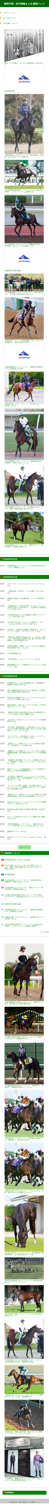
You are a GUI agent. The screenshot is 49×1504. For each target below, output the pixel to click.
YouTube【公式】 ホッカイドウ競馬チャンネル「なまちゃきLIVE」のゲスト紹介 (25, 623)
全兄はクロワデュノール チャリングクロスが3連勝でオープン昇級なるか (26, 803)
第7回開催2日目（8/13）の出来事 (17, 860)
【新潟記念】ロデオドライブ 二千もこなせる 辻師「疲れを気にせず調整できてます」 (24, 1191)
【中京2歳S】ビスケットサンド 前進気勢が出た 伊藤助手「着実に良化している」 (24, 462)
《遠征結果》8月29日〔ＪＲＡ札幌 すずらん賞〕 (26, 591)
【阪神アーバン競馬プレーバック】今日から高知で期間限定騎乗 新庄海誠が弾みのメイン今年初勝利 (26, 752)
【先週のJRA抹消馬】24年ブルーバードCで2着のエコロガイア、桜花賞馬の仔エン (23, 1037)
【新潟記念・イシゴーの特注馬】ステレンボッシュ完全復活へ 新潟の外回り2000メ (24, 341)
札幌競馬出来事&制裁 (13, 270)
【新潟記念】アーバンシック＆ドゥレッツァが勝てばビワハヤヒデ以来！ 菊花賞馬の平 (24, 1396)
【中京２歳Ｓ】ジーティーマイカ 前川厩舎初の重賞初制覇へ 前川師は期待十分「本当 (24, 1253)
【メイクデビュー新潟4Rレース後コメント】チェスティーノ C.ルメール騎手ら (26, 737)
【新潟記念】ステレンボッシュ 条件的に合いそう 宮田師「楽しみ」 (24, 404)
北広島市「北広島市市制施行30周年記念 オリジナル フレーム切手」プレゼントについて (27, 630)
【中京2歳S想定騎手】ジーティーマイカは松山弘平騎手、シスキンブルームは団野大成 (23, 191)
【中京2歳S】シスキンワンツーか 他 (22, 659)
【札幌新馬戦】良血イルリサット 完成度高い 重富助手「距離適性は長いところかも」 (24, 1086)
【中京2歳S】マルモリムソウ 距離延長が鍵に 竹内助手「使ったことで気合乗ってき (23, 245)
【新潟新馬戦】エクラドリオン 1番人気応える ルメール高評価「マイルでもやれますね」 (26, 825)
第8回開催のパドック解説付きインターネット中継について (26, 665)
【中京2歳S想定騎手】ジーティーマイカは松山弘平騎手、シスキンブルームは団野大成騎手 (23, 925)
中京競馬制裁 (12, 653)
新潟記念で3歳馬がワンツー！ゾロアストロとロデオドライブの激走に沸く (26, 698)
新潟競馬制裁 (10, 91)
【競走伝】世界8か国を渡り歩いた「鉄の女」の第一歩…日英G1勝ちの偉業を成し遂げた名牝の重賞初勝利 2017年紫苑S (26, 638)
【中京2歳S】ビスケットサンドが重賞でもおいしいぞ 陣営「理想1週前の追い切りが (23, 508)
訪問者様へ (10, 1493)
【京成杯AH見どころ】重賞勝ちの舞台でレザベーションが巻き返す (26, 616)
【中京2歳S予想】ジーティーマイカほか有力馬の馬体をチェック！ (23, 1315)
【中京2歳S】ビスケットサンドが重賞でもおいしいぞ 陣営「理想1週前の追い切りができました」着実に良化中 (24, 867)
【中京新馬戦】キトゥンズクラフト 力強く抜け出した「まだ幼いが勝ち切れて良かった (24, 293)
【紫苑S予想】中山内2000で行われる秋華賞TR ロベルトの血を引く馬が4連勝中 (26, 713)
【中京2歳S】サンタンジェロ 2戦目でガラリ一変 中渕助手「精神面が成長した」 (24, 546)
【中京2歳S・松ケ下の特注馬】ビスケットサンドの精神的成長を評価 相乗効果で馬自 (23, 1361)
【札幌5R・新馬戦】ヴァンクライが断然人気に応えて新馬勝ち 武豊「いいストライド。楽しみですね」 (26, 761)
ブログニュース (9, 13)
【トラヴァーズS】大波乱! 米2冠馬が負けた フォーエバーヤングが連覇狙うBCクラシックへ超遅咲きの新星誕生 (26, 787)
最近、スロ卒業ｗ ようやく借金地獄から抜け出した (24, 64)
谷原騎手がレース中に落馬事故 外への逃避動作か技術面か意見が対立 (26, 684)
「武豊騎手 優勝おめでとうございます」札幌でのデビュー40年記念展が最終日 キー (24, 1479)
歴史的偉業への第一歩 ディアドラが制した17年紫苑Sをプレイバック (26, 706)
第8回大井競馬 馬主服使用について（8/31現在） (26, 598)
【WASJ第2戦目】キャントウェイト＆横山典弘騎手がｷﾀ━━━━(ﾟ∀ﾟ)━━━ (24, 1281)
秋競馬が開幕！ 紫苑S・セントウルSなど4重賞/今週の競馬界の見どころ (26, 647)
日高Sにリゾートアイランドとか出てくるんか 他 (26, 837)
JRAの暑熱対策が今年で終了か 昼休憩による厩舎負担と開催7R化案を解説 (26, 691)
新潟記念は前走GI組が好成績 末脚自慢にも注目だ (26, 809)
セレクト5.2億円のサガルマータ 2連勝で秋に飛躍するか (26, 817)
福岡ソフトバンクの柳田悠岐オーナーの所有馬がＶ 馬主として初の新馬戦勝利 (27, 770)
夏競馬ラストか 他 (15, 831)
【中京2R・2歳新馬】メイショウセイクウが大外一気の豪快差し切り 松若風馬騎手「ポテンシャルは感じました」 (26, 778)
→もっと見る (44, 932)
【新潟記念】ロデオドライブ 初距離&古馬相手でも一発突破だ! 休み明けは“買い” (24, 1139)
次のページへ (24, 847)
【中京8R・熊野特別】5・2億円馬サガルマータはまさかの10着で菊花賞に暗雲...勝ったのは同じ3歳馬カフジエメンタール (26, 728)
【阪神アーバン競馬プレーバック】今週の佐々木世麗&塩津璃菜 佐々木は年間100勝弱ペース (26, 795)
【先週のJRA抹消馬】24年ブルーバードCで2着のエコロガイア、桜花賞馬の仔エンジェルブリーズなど (24, 896)
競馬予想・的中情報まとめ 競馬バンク (24, 3)
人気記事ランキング (10, 23)
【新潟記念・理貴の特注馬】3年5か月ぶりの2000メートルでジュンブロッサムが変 (23, 1432)
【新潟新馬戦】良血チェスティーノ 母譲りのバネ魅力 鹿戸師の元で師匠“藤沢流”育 (24, 1003)
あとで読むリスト (9, 18)
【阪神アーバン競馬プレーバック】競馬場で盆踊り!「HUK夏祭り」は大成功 (26, 744)
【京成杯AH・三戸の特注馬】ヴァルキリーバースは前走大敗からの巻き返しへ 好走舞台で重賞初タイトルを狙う (26, 607)
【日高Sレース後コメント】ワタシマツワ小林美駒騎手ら (26, 720)
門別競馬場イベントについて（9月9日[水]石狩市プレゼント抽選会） (26, 566)
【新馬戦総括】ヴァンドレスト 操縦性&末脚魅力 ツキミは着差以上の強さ (24, 367)
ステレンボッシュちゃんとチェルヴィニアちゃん (26, 584)
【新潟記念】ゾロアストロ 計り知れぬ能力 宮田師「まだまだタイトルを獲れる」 (24, 156)
